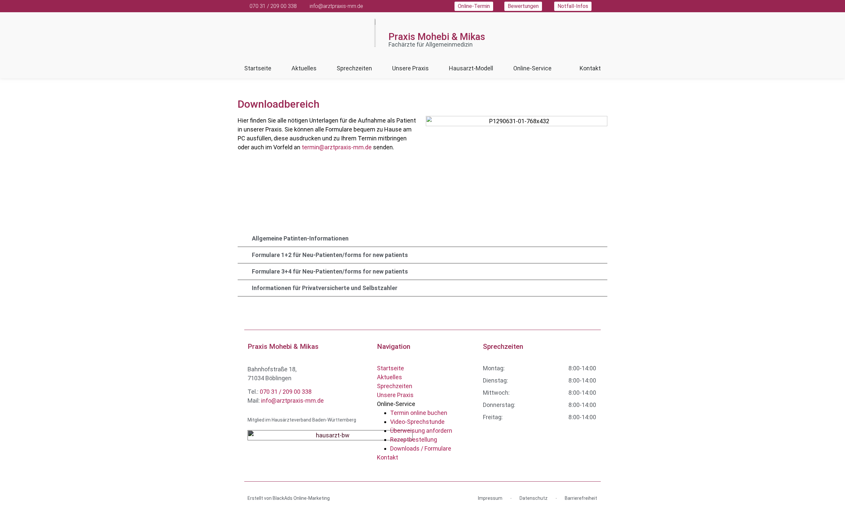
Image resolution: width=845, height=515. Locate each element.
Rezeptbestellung (413, 439)
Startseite (257, 68)
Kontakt (590, 68)
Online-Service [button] (532, 68)
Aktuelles (304, 68)
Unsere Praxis (410, 68)
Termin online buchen (418, 412)
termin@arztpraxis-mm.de (337, 147)
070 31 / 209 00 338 (286, 391)
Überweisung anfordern (421, 430)
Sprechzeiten (354, 68)
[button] (422, 238)
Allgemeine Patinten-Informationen (300, 238)
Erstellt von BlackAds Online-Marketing (289, 498)
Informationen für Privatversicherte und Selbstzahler (324, 287)
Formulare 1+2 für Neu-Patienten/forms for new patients (330, 254)
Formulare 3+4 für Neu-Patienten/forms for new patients (330, 271)
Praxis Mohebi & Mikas (437, 36)
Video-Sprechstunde (417, 421)
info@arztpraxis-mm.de (292, 400)
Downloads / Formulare (420, 448)
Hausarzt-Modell (471, 68)
